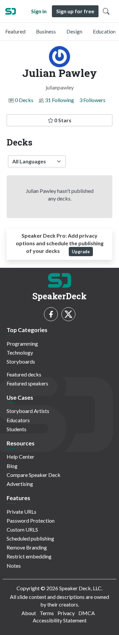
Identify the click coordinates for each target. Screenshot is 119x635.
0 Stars (62, 120)
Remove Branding (27, 547)
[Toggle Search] (106, 11)
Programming (22, 343)
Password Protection (31, 520)
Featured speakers (27, 383)
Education (104, 31)
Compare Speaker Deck (33, 475)
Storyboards (21, 361)
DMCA (86, 613)
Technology (20, 352)
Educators (18, 420)
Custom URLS (22, 529)
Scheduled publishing (30, 538)
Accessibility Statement (60, 620)
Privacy (66, 613)
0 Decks (24, 100)
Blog (12, 466)
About (28, 613)
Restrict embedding (29, 556)
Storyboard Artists (28, 411)
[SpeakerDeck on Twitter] (68, 314)
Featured (15, 31)
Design (74, 31)
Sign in (39, 11)
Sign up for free (75, 11)
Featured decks (24, 374)
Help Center (20, 456)
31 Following (59, 100)
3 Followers (92, 100)
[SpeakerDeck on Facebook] (51, 314)
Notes (14, 565)
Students (16, 429)
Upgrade (81, 251)
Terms (47, 613)
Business (46, 31)
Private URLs (21, 511)
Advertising (20, 484)
